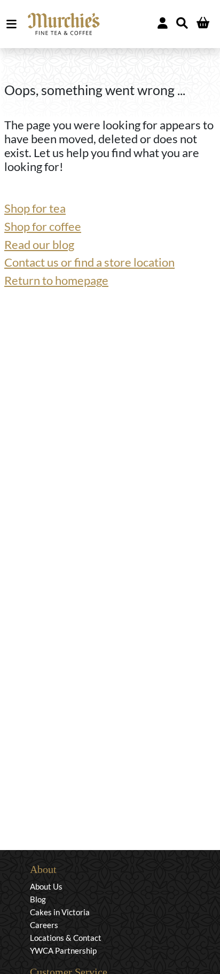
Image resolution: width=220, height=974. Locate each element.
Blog (38, 899)
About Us (46, 886)
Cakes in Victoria (60, 912)
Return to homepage (56, 280)
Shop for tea (35, 208)
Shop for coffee (42, 226)
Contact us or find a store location (89, 262)
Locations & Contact (65, 937)
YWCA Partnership (63, 950)
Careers (44, 925)
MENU (13, 24)
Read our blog (39, 245)
